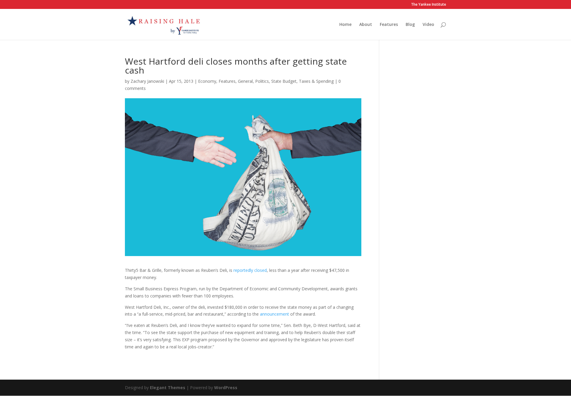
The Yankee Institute (428, 5)
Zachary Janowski (147, 81)
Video (428, 24)
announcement (274, 314)
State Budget (284, 81)
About (365, 24)
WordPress (225, 387)
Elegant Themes (167, 387)
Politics (262, 81)
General (245, 81)
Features (389, 24)
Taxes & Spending (316, 81)
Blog (410, 24)
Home (345, 24)
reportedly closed (250, 270)
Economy (207, 81)
